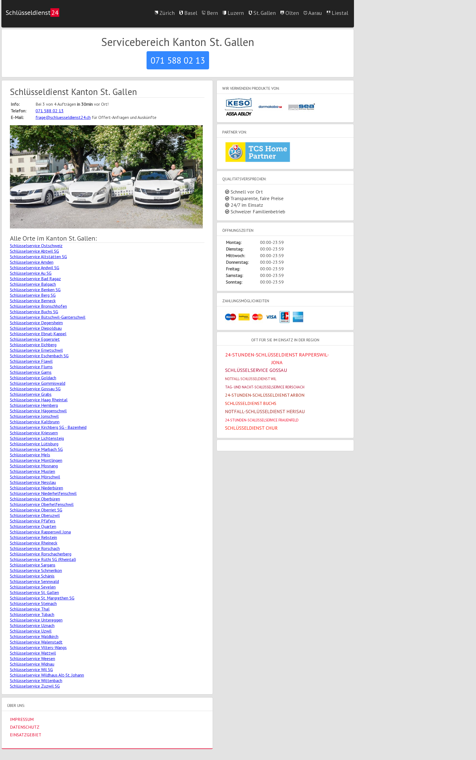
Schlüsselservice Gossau (256, 370)
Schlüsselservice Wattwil (33, 653)
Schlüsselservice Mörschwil (35, 477)
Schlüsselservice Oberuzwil (35, 515)
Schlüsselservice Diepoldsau (36, 328)
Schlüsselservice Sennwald (34, 581)
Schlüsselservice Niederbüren (36, 488)
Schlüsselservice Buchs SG (34, 311)
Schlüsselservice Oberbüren (35, 499)
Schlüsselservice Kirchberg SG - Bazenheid (48, 427)
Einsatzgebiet (25, 734)
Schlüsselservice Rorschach (35, 548)
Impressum (22, 719)
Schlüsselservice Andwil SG (34, 267)
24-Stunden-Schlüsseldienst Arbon (264, 395)
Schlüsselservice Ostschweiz (36, 245)
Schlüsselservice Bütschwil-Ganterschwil (47, 317)
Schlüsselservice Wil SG (31, 669)
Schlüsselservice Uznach (32, 625)
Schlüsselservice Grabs (31, 394)
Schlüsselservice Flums (31, 366)
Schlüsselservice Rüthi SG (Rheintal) (43, 559)
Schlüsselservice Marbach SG (36, 449)
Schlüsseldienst (32, 12)
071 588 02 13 (178, 60)
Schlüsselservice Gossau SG (35, 388)
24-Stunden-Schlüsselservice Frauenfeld (262, 420)
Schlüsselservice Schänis (32, 576)
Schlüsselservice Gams (31, 372)
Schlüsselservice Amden (31, 262)
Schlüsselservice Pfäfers (32, 521)
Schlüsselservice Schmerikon (36, 570)
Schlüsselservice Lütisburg (34, 443)
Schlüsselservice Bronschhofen (38, 306)
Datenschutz (24, 727)
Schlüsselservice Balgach (33, 284)
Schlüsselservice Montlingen (36, 460)
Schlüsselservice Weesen (32, 658)
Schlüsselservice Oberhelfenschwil (42, 504)
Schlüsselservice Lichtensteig (37, 438)
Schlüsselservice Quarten (33, 526)
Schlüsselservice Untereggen (36, 620)
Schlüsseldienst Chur (251, 428)
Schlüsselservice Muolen (32, 471)
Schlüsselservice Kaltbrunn (35, 421)
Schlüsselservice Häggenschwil (38, 410)
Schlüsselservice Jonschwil (34, 416)
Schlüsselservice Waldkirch (34, 636)
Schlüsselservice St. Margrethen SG (42, 598)
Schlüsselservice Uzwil (31, 631)
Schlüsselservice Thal (30, 609)
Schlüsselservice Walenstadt (36, 642)
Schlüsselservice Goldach (33, 377)
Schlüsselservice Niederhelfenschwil (43, 493)
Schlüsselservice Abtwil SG (34, 251)
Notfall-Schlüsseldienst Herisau (265, 411)
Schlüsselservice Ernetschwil (36, 350)
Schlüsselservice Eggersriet (35, 339)
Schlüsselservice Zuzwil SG (35, 686)
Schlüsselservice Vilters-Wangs (38, 647)
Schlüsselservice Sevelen (33, 587)
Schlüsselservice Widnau (32, 664)
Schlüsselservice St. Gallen (34, 592)
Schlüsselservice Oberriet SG (36, 510)
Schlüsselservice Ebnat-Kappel (38, 333)
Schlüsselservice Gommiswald (37, 383)
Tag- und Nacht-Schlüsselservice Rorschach (264, 387)
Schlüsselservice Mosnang (34, 465)
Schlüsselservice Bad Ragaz (35, 278)
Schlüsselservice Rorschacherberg (40, 554)
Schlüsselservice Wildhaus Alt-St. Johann (47, 675)
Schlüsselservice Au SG (31, 273)
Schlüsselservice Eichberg (33, 344)
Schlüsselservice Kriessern (34, 432)
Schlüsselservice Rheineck (33, 543)
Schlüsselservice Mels (30, 454)
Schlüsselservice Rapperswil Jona (40, 532)
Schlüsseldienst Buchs (250, 403)
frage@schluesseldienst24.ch (63, 117)
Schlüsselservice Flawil (31, 361)
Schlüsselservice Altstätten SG (38, 256)
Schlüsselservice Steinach (33, 603)
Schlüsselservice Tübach (32, 614)
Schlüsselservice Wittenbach (36, 680)
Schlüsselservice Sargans (32, 565)
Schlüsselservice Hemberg (34, 405)
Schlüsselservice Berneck (33, 300)
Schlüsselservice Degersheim (36, 322)
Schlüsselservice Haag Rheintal (38, 399)
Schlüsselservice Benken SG (35, 289)
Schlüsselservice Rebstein (33, 537)
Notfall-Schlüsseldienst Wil (250, 379)
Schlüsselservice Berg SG (33, 295)
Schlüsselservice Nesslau (33, 482)
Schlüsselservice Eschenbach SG (39, 355)
